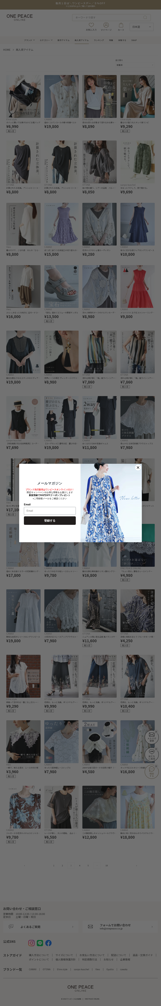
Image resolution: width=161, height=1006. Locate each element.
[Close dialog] (138, 467)
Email (27, 504)
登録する (50, 520)
